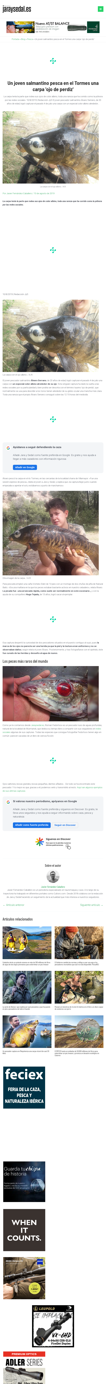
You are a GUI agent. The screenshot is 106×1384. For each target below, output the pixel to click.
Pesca (30, 39)
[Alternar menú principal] (101, 9)
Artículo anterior (13, 905)
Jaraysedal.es (37, 725)
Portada (15, 39)
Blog (23, 39)
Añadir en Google (25, 467)
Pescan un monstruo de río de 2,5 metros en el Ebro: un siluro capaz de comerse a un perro (79, 1008)
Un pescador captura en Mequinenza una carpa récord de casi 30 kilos (26, 1052)
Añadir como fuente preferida (31, 825)
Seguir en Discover (65, 825)
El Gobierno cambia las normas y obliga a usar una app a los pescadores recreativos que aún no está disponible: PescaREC (77, 963)
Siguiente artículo (91, 905)
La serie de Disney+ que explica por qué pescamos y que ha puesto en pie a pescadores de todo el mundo (26, 1008)
